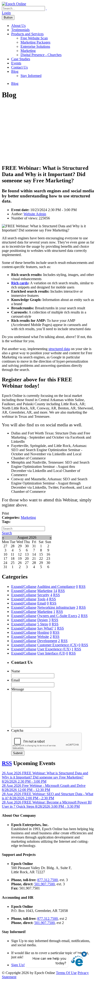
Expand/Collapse (23, 587)
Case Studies (20, 59)
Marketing (28, 51)
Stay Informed (31, 76)
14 (55, 591)
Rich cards (19, 283)
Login (6, 13)
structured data (59, 349)
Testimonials (20, 30)
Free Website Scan (34, 38)
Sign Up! (18, 965)
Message (17, 689)
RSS (82, 587)
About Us (18, 26)
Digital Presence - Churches (41, 55)
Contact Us (19, 67)
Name (15, 671)
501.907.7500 (44, 884)
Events (16, 63)
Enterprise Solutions (35, 46)
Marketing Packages (35, 42)
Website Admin (35, 214)
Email (15, 680)
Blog (14, 71)
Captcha (17, 730)
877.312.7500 (47, 880)
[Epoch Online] (14, 4)
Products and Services (27, 34)
